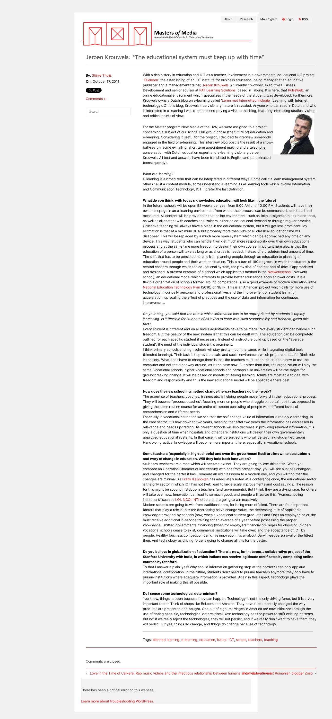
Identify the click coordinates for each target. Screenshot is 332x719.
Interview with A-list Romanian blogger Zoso (278, 673)
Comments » (96, 99)
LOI (178, 499)
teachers (255, 640)
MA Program (268, 19)
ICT (231, 640)
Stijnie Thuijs (102, 75)
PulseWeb (295, 90)
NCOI (187, 499)
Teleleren (151, 80)
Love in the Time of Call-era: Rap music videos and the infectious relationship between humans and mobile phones (180, 673)
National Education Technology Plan (171, 287)
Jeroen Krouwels (215, 85)
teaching (271, 640)
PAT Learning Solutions (217, 90)
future (222, 640)
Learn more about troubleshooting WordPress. (117, 701)
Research (246, 19)
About (228, 19)
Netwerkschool (279, 272)
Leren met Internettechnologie (246, 100)
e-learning (189, 640)
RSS (305, 19)
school (241, 640)
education (207, 640)
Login (289, 19)
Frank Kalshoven (195, 479)
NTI (196, 499)
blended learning (166, 640)
